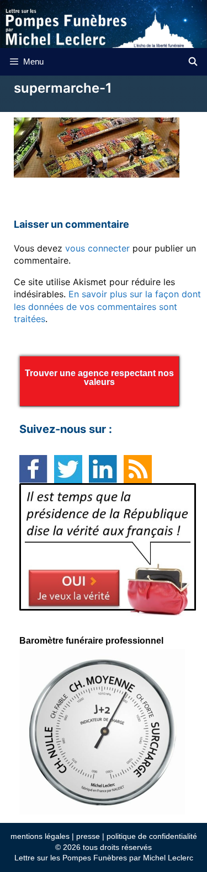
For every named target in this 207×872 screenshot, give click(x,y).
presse (88, 836)
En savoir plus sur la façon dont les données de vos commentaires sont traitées (107, 306)
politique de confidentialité (152, 836)
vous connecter (97, 248)
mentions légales (40, 836)
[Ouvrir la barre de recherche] (193, 62)
